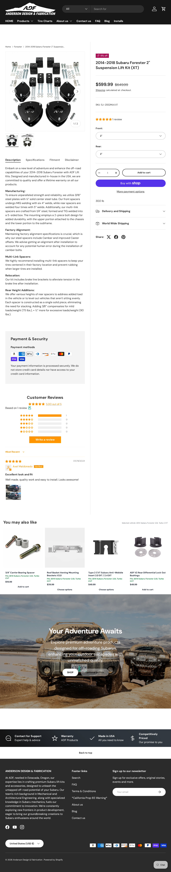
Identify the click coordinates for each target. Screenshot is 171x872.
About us (77, 804)
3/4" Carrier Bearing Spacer (20, 572)
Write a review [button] (45, 439)
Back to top (85, 752)
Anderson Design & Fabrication (28, 859)
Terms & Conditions (84, 791)
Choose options (64, 589)
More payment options (130, 191)
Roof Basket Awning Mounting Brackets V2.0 (63, 574)
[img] (13, 461)
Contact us (83, 21)
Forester (18, 47)
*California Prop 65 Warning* (89, 798)
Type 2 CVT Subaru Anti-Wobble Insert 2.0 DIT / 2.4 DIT (105, 574)
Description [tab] (13, 160)
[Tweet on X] (108, 237)
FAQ (97, 21)
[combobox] (103, 9)
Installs (118, 21)
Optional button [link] (95, 672)
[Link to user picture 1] (13, 492)
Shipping (100, 90)
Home (8, 47)
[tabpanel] (45, 244)
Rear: (99, 146)
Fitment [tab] (55, 160)
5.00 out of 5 (54, 404)
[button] (163, 9)
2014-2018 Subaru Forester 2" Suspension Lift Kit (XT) (45, 47)
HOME (9, 21)
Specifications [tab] (35, 160)
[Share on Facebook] (116, 237)
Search (76, 778)
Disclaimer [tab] (72, 160)
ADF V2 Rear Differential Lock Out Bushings (148, 574)
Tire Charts (45, 21)
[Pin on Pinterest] (123, 237)
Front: (99, 128)
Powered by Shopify (53, 859)
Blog (107, 21)
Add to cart (143, 172)
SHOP (70, 672)
